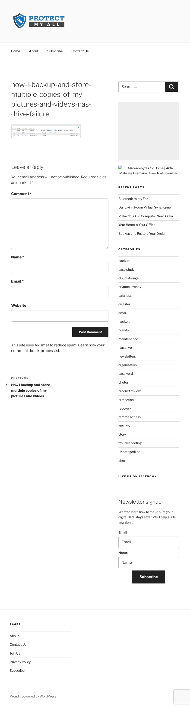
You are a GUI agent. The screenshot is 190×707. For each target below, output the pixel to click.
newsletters (127, 356)
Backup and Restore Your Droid (141, 233)
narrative (125, 347)
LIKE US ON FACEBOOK (137, 476)
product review (129, 391)
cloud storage (128, 278)
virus (122, 460)
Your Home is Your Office (136, 225)
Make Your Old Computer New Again (145, 216)
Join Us (15, 653)
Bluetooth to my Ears (133, 199)
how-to (123, 330)
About (33, 51)
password (125, 373)
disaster (124, 304)
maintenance (128, 339)
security (124, 426)
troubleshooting (130, 443)
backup (124, 261)
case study (126, 269)
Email (17, 281)
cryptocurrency (129, 287)
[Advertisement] (148, 131)
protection (126, 400)
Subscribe (55, 51)
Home (15, 51)
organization (127, 365)
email (122, 313)
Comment (21, 194)
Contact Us (80, 51)
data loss (125, 295)
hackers (124, 321)
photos (123, 382)
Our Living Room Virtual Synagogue (144, 207)
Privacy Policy (20, 662)
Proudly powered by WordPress (33, 696)
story (122, 434)
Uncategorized (129, 452)
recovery (125, 408)
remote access (129, 417)
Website (18, 305)
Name (17, 257)
